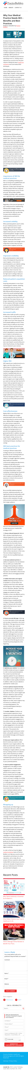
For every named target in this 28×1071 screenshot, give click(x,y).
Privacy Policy (13, 1061)
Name (6, 973)
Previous (9, 1000)
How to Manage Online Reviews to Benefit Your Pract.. (13, 942)
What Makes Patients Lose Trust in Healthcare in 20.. (13, 920)
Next (19, 1000)
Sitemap (5, 1061)
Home (5, 7)
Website (11, 7)
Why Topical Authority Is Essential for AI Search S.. (13, 897)
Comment (7, 960)
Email (6, 978)
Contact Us (18, 7)
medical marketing (8, 852)
